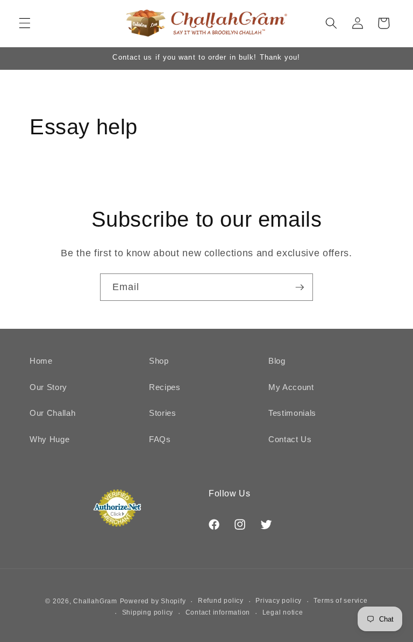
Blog (277, 360)
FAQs (160, 439)
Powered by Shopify (153, 601)
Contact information (218, 612)
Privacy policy (278, 600)
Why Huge (49, 439)
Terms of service (340, 600)
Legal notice (282, 612)
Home (41, 360)
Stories (162, 412)
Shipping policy (148, 612)
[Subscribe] (299, 287)
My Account (291, 387)
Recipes (165, 387)
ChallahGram (95, 601)
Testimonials (292, 412)
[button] (25, 23)
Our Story (48, 387)
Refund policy (221, 600)
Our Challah (52, 412)
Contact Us (290, 439)
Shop (159, 360)
